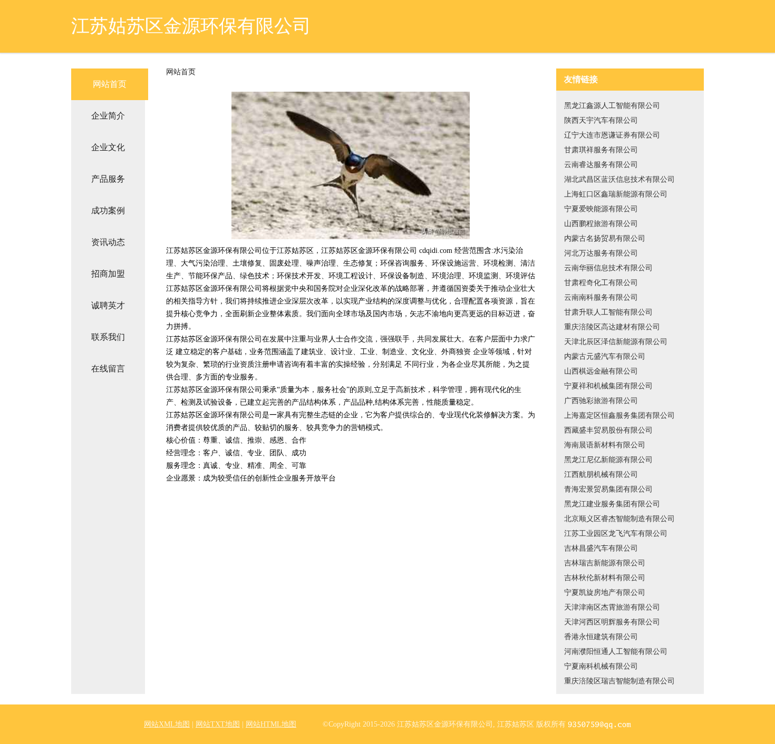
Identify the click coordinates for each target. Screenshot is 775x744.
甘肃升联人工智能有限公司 (608, 312)
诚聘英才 (108, 305)
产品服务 (108, 178)
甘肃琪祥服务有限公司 (601, 150)
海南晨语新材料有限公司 (604, 445)
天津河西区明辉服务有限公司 (612, 622)
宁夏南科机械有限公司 (601, 666)
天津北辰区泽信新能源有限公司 (615, 342)
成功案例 (108, 210)
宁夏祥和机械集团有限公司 (608, 386)
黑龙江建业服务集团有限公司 (612, 504)
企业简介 (108, 115)
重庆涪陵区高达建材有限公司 (612, 327)
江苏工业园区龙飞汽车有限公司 (615, 533)
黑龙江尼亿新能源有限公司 (608, 460)
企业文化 (108, 147)
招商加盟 (108, 273)
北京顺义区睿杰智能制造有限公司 (619, 519)
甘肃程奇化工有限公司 (601, 283)
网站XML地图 (167, 724)
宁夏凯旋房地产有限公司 (604, 592)
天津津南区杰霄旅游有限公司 (612, 607)
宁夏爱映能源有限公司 (601, 209)
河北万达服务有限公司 (601, 253)
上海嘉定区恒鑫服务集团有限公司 (619, 415)
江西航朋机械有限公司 (601, 474)
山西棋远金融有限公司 (601, 371)
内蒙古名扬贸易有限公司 (604, 238)
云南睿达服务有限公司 (601, 165)
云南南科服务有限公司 (601, 297)
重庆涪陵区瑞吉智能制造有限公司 (619, 681)
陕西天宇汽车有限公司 (601, 120)
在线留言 (108, 368)
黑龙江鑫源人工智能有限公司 (612, 106)
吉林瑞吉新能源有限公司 (604, 563)
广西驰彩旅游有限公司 (601, 401)
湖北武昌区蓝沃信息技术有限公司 (619, 179)
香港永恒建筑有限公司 (601, 637)
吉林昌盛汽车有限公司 (601, 548)
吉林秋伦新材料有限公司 (604, 578)
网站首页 (110, 84)
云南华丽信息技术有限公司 (608, 268)
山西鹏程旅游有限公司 (601, 224)
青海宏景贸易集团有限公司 (608, 489)
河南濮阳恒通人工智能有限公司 (615, 651)
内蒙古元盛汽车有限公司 (604, 356)
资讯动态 (108, 242)
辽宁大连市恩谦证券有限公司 (612, 135)
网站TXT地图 (218, 724)
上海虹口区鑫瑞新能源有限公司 (615, 194)
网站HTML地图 (271, 724)
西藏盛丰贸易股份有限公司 (608, 430)
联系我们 (108, 336)
